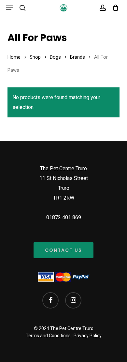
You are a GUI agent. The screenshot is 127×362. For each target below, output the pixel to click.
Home (14, 57)
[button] (9, 8)
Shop (35, 57)
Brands (77, 57)
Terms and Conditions (48, 335)
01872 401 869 (63, 217)
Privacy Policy (88, 335)
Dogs (55, 57)
